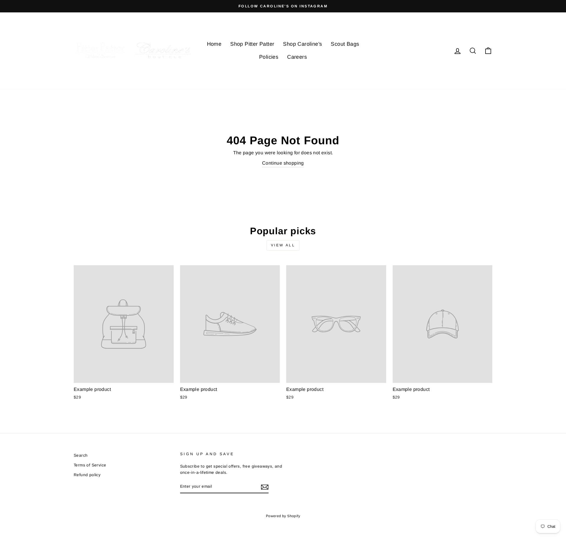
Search (81, 455)
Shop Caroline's (302, 44)
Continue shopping (283, 163)
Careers (297, 57)
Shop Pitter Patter (252, 44)
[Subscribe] (265, 487)
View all (283, 245)
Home (214, 44)
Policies (268, 57)
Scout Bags (345, 44)
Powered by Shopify (283, 516)
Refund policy (87, 475)
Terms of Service (90, 465)
